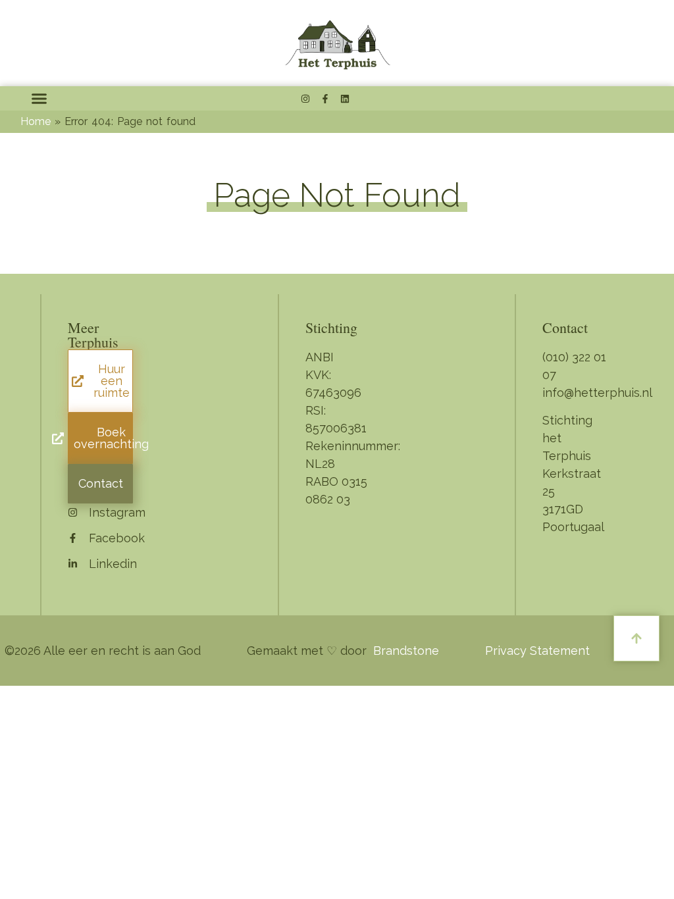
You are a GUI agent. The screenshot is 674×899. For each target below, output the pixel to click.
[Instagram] (305, 99)
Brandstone (406, 650)
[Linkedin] (345, 99)
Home (35, 121)
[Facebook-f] (325, 99)
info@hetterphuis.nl (597, 392)
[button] (39, 98)
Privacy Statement (537, 650)
